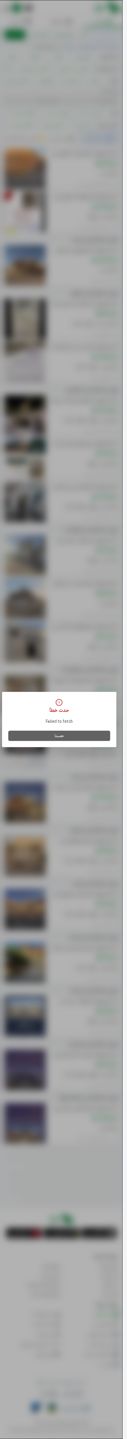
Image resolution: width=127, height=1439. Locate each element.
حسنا (59, 736)
